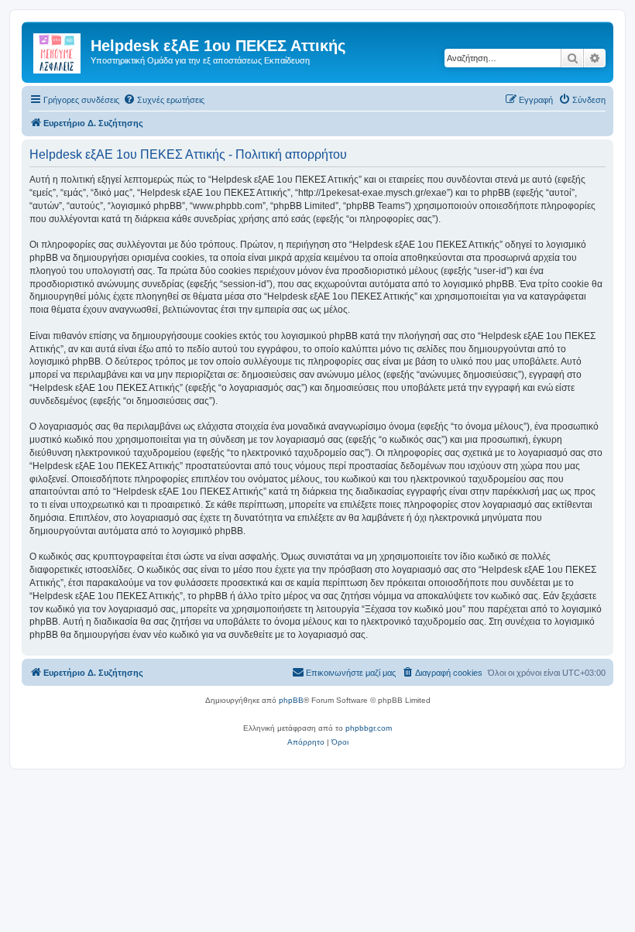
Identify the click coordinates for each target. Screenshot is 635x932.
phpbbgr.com (368, 728)
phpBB (291, 700)
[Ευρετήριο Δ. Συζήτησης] (58, 50)
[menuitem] (163, 100)
